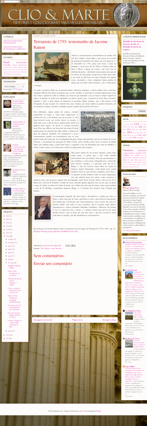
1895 (137, 133)
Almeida (5, 67)
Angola (14, 65)
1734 (124, 124)
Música (139, 164)
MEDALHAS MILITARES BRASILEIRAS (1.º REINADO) (14, 48)
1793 (124, 127)
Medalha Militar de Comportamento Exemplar (18, 124)
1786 (145, 124)
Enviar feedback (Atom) (78, 327)
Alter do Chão (12, 67)
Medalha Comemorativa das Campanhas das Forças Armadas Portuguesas (18, 149)
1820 (136, 129)
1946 (139, 135)
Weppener (18, 74)
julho (10, 249)
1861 (124, 133)
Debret (139, 162)
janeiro (10, 331)
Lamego (5, 72)
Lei (132, 155)
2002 (141, 138)
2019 (8, 226)
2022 (8, 216)
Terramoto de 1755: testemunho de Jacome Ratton (14, 307)
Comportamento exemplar (132, 153)
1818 (133, 129)
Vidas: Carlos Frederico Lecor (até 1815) (14, 273)
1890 (134, 133)
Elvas (22, 69)
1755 (41, 248)
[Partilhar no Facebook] (72, 246)
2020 (8, 223)
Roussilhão (7, 65)
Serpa (25, 72)
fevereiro (11, 263)
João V (125, 164)
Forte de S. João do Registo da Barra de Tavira (14, 315)
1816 (129, 129)
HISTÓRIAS (27, 29)
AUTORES (41, 29)
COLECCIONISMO (74, 29)
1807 (136, 127)
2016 (8, 236)
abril (9, 259)
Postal (129, 157)
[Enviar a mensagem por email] (66, 246)
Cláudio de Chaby (132, 162)
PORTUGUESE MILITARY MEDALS (114, 29)
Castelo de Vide (16, 69)
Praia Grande (20, 72)
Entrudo (144, 162)
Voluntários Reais (137, 157)
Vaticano (9, 74)
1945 (135, 135)
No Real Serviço (131, 270)
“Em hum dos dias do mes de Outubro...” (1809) (15, 282)
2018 (8, 229)
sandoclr (80, 411)
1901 (141, 133)
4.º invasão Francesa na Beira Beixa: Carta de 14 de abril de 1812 (139, 343)
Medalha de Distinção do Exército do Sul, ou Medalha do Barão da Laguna (133, 45)
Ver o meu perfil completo (132, 230)
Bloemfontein (23, 65)
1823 (144, 129)
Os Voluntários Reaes (133, 311)
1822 (140, 129)
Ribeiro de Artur (128, 160)
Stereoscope (138, 160)
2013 (8, 338)
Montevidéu (22, 62)
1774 (141, 124)
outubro (11, 239)
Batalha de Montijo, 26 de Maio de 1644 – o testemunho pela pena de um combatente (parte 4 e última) (135, 247)
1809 (144, 127)
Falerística (128, 150)
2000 (138, 138)
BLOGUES (90, 29)
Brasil (6, 62)
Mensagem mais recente (43, 320)
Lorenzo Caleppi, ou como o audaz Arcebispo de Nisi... (15, 323)
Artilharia (126, 155)
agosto (10, 246)
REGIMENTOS (55, 29)
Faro (25, 69)
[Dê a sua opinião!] (68, 246)
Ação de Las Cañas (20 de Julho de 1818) (138, 315)
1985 (134, 137)
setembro (11, 242)
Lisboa (53, 248)
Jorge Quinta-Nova (132, 188)
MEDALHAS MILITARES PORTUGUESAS (12, 42)
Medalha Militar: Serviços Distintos (18, 102)
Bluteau (125, 162)
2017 (8, 233)
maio (10, 256)
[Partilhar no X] (70, 246)
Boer (144, 157)
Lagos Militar (130, 366)
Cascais (9, 69)
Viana (13, 74)
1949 (144, 135)
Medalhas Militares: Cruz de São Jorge (19, 189)
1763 (136, 124)
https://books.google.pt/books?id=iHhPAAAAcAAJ (57, 231)
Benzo (144, 160)
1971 (130, 138)
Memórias (59, 248)
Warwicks (136, 167)
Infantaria (142, 150)
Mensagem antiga (109, 320)
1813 (124, 129)
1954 (124, 138)
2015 (8, 335)
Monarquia (132, 164)
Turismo (131, 167)
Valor (144, 153)
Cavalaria (136, 155)
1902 (145, 133)
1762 (131, 124)
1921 (132, 135)
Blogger (98, 411)
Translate (19, 89)
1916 (128, 135)
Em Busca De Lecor (132, 338)
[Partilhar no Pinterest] (75, 246)
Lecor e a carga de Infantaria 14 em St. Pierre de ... (14, 290)
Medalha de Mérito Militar (19, 171)
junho (10, 252)
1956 (127, 138)
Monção (14, 72)
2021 (8, 219)
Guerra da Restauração (133, 242)
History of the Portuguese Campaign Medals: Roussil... (14, 299)
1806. (132, 127)
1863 (129, 132)
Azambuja (19, 67)
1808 (140, 126)
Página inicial (77, 320)
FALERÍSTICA (11, 29)
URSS (5, 74)
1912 (124, 135)
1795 (128, 127)
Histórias (47, 248)
